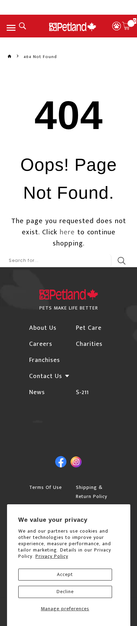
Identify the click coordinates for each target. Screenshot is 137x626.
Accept (65, 574)
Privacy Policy (51, 556)
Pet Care (89, 328)
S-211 (82, 392)
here (67, 232)
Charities (89, 344)
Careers (40, 344)
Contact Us (45, 376)
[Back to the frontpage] (9, 56)
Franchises (44, 360)
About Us (43, 328)
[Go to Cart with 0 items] (126, 26)
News (37, 392)
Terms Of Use (45, 487)
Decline (65, 592)
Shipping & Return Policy (91, 491)
